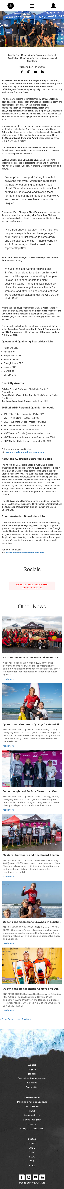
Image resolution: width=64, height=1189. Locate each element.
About (32, 1064)
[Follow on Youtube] (35, 72)
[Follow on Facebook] (22, 72)
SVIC (32, 1152)
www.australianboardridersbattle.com (25, 452)
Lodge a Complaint (32, 1128)
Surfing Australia (35, 1182)
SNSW (32, 1143)
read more (8, 679)
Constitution (32, 1106)
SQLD (32, 1147)
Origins (32, 1069)
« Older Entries (7, 1019)
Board (32, 1073)
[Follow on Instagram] (28, 72)
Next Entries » (24, 1019)
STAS (32, 1165)
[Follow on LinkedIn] (42, 72)
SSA (32, 1161)
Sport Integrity (32, 1119)
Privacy (32, 1110)
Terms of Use (32, 1115)
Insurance (32, 1124)
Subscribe (32, 1087)
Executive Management (32, 1078)
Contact (32, 1082)
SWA (32, 1156)
